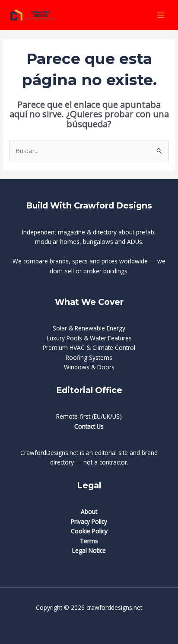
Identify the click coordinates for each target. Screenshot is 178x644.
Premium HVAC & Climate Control (89, 347)
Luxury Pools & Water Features (89, 338)
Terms (89, 541)
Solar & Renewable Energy (89, 328)
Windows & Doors (89, 367)
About (89, 511)
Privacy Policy (89, 521)
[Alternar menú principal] (161, 15)
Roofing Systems (89, 357)
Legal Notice (89, 550)
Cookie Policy (89, 531)
